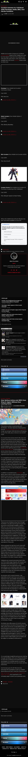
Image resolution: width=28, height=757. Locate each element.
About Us (23, 747)
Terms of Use (13, 748)
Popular (10, 328)
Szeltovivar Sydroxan (11, 346)
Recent (6, 328)
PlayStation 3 (6, 249)
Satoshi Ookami (9, 333)
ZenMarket (20, 472)
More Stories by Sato (14, 272)
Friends (5, 237)
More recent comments (6, 359)
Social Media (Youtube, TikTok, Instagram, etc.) (13, 240)
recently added (5, 55)
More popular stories (6, 324)
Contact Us (5, 748)
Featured (3, 398)
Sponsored (7, 398)
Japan (4, 251)
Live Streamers (7, 234)
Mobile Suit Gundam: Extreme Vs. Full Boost (15, 251)
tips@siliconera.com (16, 755)
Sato (6, 13)
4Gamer (17, 60)
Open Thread (9, 747)
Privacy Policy (22, 748)
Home (3, 747)
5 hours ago (11, 354)
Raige (7, 339)
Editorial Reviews (8, 231)
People (2, 328)
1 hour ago (7, 336)
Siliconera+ (17, 747)
